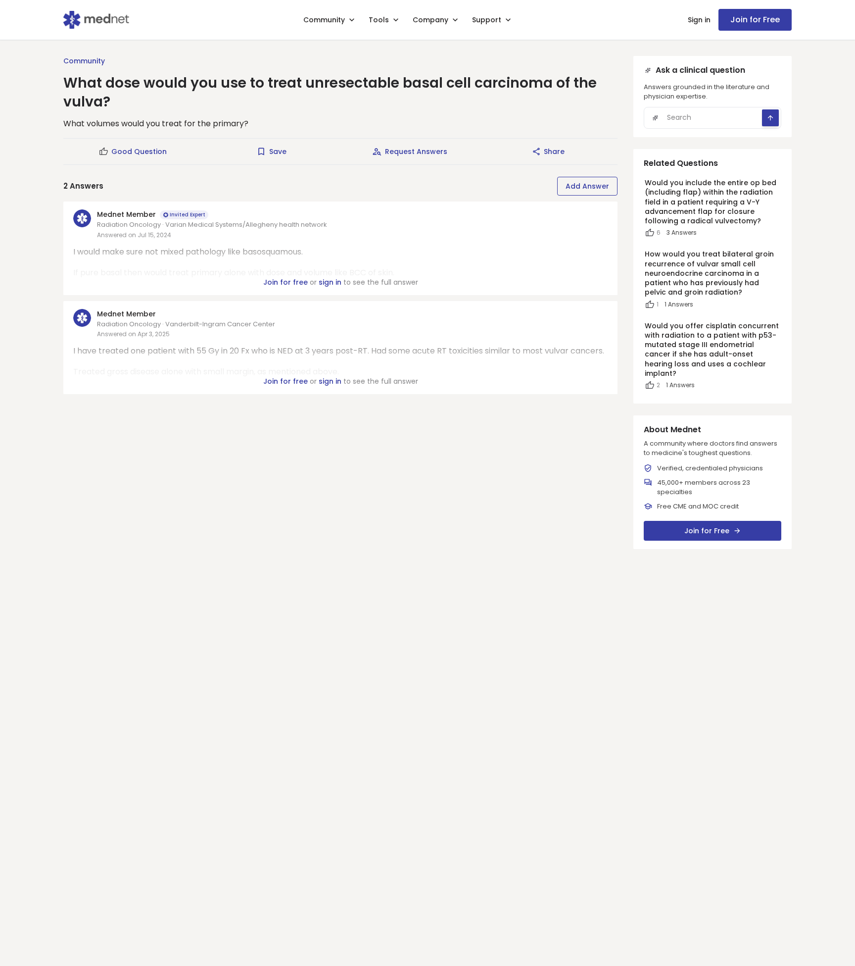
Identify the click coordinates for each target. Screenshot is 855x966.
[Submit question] (770, 117)
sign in (330, 282)
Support (486, 20)
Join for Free (755, 19)
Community (324, 20)
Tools (379, 20)
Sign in (699, 20)
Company (430, 20)
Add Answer (587, 186)
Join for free (285, 282)
